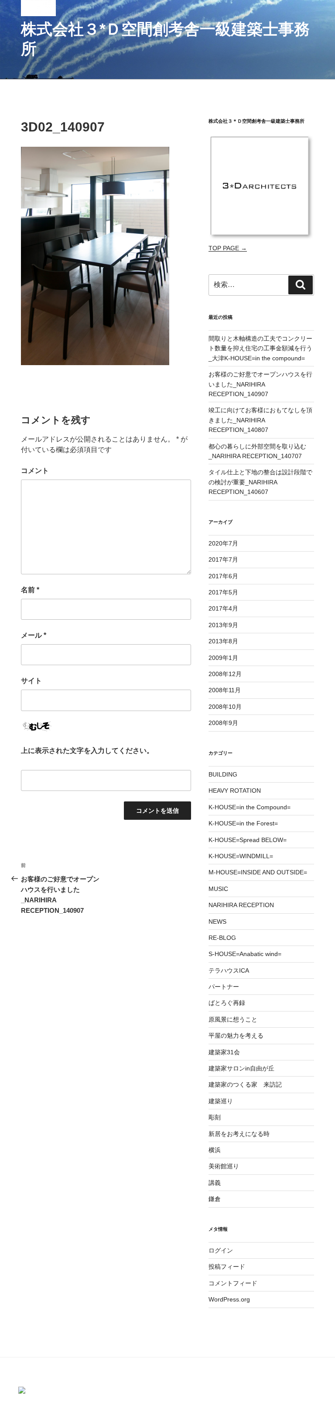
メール (33, 635)
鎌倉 (215, 1198)
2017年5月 (223, 592)
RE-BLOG (222, 937)
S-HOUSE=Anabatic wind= (245, 953)
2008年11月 (225, 690)
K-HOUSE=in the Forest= (243, 823)
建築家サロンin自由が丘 (241, 1068)
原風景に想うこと (233, 1019)
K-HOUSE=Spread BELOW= (248, 839)
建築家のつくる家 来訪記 (245, 1084)
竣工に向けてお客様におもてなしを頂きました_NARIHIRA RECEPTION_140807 (260, 420)
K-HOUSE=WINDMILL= (241, 856)
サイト (31, 680)
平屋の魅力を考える (236, 1035)
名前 (30, 590)
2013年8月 (223, 641)
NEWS (217, 921)
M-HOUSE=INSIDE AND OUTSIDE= (258, 872)
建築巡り (221, 1101)
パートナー (224, 986)
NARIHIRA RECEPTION (241, 904)
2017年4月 (223, 608)
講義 (215, 1182)
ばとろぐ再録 (227, 1002)
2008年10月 (225, 706)
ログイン (221, 1250)
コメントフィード (233, 1283)
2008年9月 (223, 722)
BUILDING (223, 774)
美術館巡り (224, 1166)
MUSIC (218, 888)
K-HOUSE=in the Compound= (250, 807)
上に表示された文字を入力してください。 (87, 750)
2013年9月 (223, 624)
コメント (35, 470)
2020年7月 (223, 543)
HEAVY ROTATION (235, 790)
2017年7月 (223, 559)
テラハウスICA (229, 970)
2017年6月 (223, 576)
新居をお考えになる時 (239, 1133)
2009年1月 (223, 657)
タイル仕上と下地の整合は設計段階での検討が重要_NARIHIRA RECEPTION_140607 (260, 482)
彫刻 (215, 1117)
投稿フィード (227, 1266)
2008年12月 (225, 673)
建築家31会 (224, 1052)
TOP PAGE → (228, 248)
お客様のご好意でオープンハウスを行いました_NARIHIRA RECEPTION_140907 (260, 384)
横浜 (215, 1149)
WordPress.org (229, 1299)
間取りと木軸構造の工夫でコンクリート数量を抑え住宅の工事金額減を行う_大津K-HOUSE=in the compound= (260, 348)
